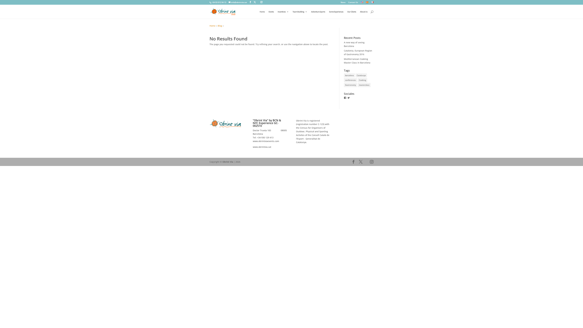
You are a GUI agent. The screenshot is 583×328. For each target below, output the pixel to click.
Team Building (298, 12)
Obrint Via (227, 161)
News (343, 3)
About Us (363, 12)
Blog (220, 25)
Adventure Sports (318, 12)
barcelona (349, 75)
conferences (350, 80)
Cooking (362, 80)
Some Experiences (336, 12)
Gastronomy (350, 85)
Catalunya (361, 75)
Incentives (282, 12)
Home (212, 25)
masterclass (364, 85)
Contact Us (353, 3)
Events (271, 12)
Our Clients (351, 12)
